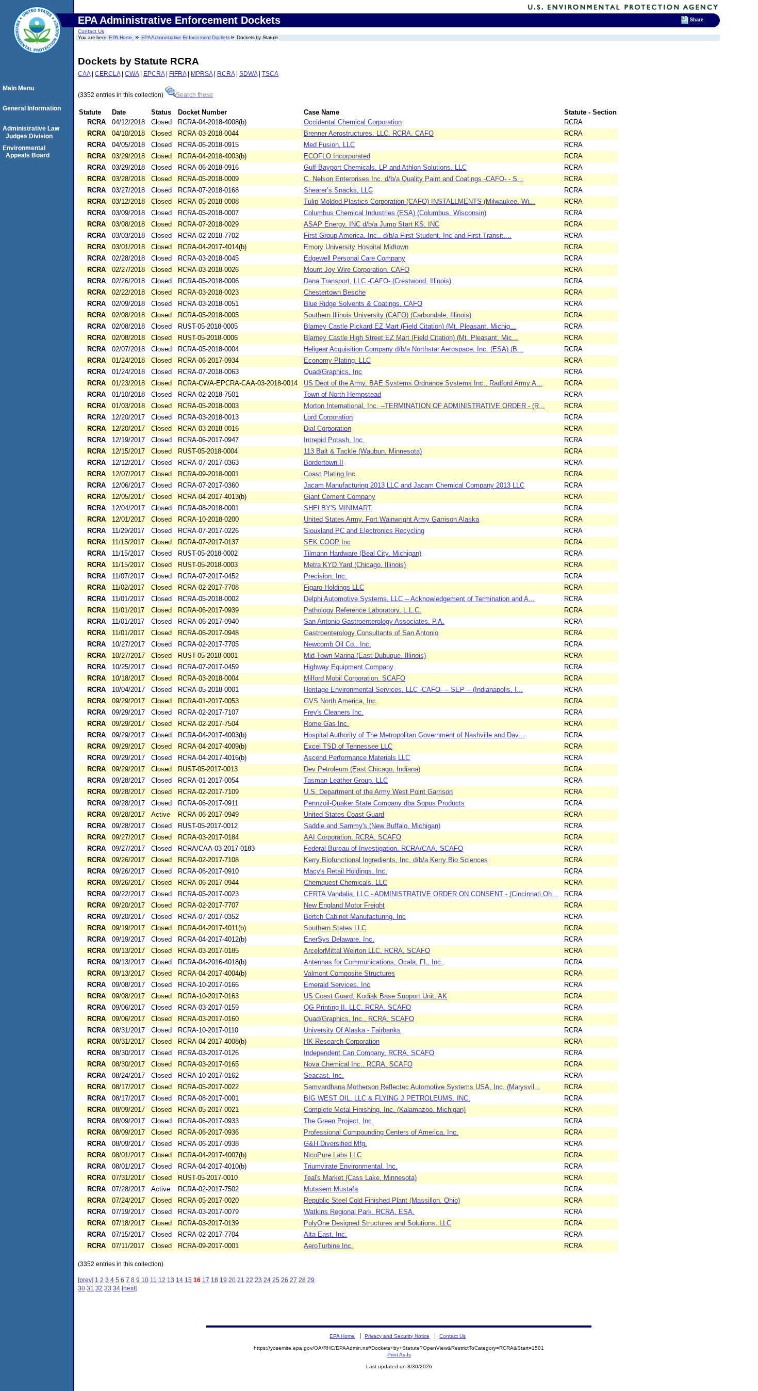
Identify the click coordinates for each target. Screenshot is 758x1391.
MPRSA (201, 73)
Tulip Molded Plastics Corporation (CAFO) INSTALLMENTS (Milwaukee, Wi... (419, 201)
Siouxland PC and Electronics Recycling (364, 531)
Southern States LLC (335, 928)
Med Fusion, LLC (329, 145)
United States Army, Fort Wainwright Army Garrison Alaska (391, 519)
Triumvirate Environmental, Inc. (351, 1166)
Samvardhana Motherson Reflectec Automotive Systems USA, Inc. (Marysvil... (422, 1087)
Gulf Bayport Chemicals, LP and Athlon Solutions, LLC (385, 167)
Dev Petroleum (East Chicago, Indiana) (362, 769)
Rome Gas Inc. (326, 723)
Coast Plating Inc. (330, 474)
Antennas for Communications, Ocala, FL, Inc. (373, 962)
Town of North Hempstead (342, 394)
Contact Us (91, 31)
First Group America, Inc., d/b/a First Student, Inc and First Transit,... (408, 235)
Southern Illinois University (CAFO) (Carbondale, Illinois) (387, 315)
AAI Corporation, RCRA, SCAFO (352, 837)
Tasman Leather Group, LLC (346, 780)
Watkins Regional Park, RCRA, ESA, (359, 1212)
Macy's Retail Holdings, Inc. (345, 871)
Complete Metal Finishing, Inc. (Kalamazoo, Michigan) (385, 1109)
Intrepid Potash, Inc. (334, 440)
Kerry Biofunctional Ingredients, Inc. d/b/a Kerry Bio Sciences (396, 860)
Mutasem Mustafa (331, 1189)
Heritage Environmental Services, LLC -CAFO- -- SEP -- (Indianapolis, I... (413, 689)
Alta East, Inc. (325, 1234)
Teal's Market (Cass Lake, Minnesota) (360, 1178)
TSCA (270, 73)
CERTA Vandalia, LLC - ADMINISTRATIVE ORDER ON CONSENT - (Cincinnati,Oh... (431, 894)
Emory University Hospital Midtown (356, 247)
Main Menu (20, 88)
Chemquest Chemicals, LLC (345, 882)
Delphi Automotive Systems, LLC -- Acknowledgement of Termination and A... (419, 599)
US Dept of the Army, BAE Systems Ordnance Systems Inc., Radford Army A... (423, 383)
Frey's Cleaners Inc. (334, 712)
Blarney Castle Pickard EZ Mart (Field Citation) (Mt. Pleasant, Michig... (410, 326)
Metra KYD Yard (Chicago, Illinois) (355, 565)
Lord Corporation (328, 417)
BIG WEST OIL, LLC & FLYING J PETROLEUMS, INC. (387, 1098)
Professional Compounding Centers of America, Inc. (381, 1132)
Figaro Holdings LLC (334, 587)
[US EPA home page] (37, 59)
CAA (84, 73)
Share (696, 19)
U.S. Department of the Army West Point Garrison (378, 792)
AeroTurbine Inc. (328, 1246)
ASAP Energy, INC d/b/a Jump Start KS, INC (371, 224)
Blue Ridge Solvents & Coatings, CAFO (363, 304)
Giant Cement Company (339, 496)
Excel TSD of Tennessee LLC (348, 746)
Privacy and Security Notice (397, 1336)
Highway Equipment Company (348, 667)
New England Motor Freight (344, 905)
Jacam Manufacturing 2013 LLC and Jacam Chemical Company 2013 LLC (414, 485)
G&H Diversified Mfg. (335, 1143)
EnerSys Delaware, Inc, (339, 939)
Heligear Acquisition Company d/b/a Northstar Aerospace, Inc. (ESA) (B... (413, 349)
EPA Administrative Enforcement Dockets (185, 37)
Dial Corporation (327, 428)
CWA (132, 73)
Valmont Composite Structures (349, 973)
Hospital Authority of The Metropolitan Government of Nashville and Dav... (414, 735)
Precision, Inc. (325, 576)
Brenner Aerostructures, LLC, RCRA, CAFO (369, 133)
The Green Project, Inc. (339, 1121)
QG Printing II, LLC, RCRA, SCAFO (357, 1007)
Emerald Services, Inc (337, 985)
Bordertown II (323, 462)
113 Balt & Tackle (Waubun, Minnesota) (363, 451)
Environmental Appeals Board (28, 151)
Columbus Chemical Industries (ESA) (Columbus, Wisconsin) (395, 213)
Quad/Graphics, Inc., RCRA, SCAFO (359, 1019)
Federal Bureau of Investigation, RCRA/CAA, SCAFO (383, 848)
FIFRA (177, 73)
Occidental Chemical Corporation (353, 122)
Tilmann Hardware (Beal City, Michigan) (362, 553)
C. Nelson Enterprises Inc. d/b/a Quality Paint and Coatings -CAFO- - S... (413, 179)
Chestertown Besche (335, 292)
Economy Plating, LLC (337, 360)
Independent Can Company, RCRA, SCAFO (369, 1053)
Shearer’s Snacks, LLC (338, 190)
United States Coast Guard (344, 814)
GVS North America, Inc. (341, 701)
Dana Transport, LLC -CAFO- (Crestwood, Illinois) (377, 281)
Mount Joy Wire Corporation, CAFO (356, 269)
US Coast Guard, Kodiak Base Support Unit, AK (375, 996)
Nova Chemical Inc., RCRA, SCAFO (358, 1064)
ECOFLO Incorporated (337, 156)
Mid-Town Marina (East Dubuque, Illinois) (365, 655)
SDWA (248, 73)
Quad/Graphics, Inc (333, 372)
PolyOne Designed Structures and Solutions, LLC (377, 1223)
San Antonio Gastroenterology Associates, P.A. (374, 621)
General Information (33, 108)
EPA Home (121, 37)
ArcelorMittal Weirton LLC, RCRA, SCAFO (367, 951)
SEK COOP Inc (327, 542)
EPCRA (153, 73)
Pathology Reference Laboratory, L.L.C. (362, 610)
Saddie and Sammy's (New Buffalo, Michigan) (372, 826)
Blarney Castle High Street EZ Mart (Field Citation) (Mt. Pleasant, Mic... (411, 338)
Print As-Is (399, 1354)
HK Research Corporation (342, 1041)
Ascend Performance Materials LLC (357, 758)
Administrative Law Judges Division (32, 132)
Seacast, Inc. (324, 1075)
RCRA (226, 73)
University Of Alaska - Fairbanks (352, 1030)
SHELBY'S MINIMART (338, 508)
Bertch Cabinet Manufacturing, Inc (355, 916)
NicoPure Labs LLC (332, 1155)
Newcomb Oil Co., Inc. (337, 644)
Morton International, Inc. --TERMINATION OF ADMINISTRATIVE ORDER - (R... (424, 406)
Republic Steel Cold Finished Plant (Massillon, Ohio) (382, 1200)
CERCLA (107, 73)
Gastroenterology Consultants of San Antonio (371, 633)
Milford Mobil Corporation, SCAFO (354, 678)
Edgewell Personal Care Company (354, 258)
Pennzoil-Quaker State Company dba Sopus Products (384, 803)
